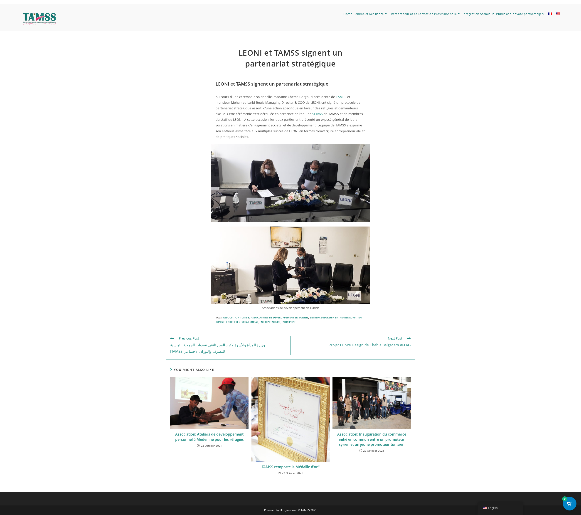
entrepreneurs (270, 322)
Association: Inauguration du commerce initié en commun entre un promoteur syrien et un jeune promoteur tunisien (371, 439)
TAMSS (341, 97)
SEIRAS (317, 114)
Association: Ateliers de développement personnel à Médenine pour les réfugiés (209, 437)
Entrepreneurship (322, 317)
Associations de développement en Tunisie (279, 317)
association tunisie (236, 317)
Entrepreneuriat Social (242, 322)
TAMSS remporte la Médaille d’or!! (291, 466)
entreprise (288, 322)
